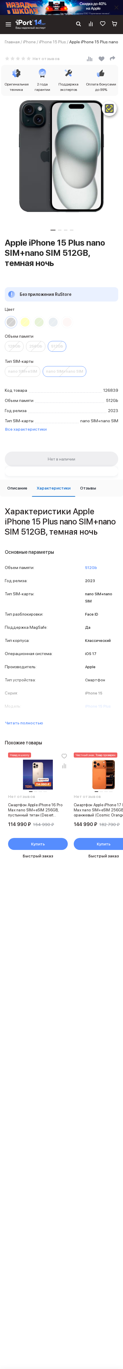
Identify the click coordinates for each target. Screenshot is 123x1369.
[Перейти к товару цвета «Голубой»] (53, 322)
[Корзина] (114, 24)
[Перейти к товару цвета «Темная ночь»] (11, 322)
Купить (38, 844)
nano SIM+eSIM (22, 371)
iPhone (29, 41)
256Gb (35, 346)
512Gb (57, 346)
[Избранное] (102, 24)
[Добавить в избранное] (64, 756)
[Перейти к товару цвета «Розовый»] (67, 322)
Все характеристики (26, 429)
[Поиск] (78, 24)
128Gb (14, 346)
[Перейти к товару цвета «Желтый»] (25, 322)
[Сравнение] (90, 24)
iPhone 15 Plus (52, 41)
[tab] (17, 488)
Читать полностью (24, 723)
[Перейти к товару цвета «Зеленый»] (39, 322)
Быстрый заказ (38, 855)
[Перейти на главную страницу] (31, 24)
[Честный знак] (109, 108)
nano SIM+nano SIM (64, 371)
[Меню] (8, 24)
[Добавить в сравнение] (64, 765)
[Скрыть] (116, 7)
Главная (12, 41)
